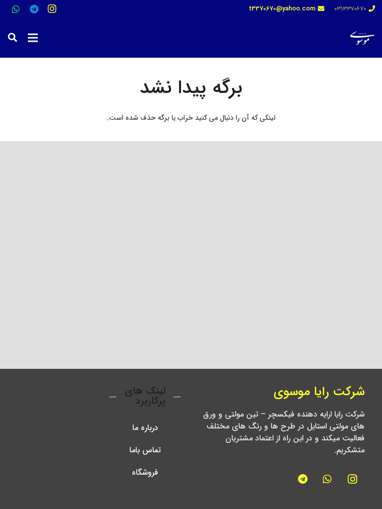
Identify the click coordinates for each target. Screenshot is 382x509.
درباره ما (145, 428)
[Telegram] (34, 9)
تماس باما (145, 450)
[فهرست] (32, 37)
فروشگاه (145, 472)
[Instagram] (52, 9)
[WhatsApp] (16, 9)
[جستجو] (12, 37)
